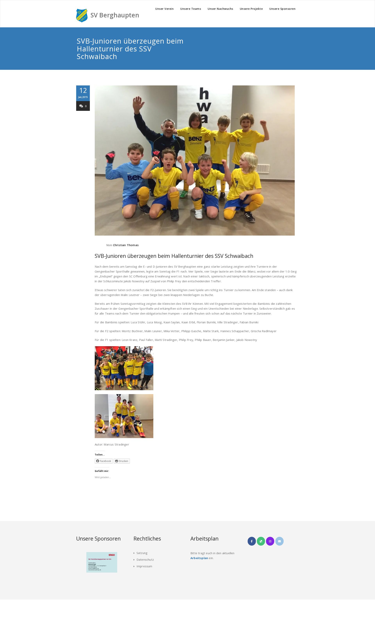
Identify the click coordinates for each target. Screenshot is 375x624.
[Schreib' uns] (279, 541)
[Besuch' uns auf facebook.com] (252, 541)
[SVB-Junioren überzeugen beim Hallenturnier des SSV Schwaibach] (196, 160)
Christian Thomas (126, 245)
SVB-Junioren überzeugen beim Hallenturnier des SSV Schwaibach (174, 255)
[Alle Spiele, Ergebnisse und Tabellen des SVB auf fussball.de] (261, 541)
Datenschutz (145, 559)
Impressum (144, 566)
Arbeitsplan (199, 558)
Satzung (142, 553)
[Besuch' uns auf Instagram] (270, 541)
